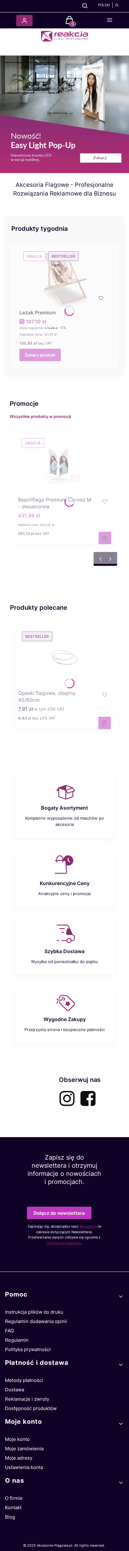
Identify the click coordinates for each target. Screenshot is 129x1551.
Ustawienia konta (24, 1467)
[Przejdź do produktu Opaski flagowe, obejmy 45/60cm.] (64, 657)
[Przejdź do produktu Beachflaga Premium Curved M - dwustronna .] (64, 464)
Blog (10, 1517)
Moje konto (17, 1439)
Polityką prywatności (64, 1243)
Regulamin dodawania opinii (36, 1321)
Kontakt (13, 1507)
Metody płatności (24, 1380)
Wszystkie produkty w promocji (40, 416)
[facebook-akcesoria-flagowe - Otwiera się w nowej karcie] (88, 1098)
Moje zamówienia (24, 1449)
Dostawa (14, 1390)
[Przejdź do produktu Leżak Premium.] (64, 277)
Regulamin (88, 1226)
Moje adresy (18, 1458)
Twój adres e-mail (44, 1197)
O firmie (14, 1498)
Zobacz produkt (40, 354)
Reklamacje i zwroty (27, 1399)
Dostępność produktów (31, 1408)
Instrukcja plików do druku (34, 1312)
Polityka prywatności (28, 1349)
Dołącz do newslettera (59, 1213)
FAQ (9, 1331)
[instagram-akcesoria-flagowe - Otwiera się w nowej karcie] (67, 1098)
